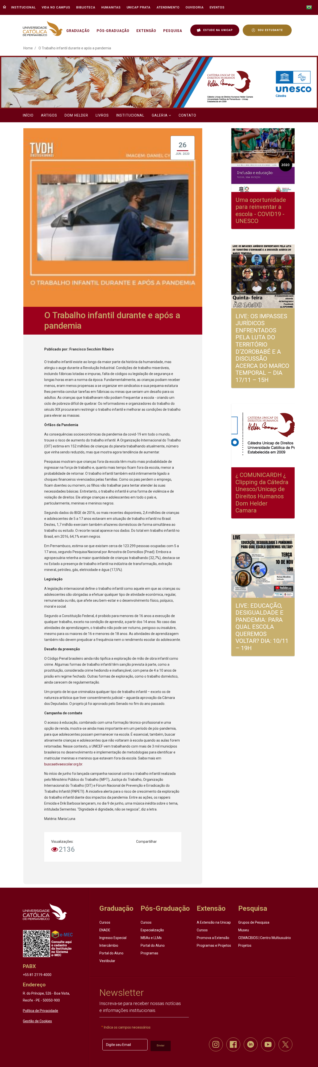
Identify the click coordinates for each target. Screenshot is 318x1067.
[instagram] (216, 1044)
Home (28, 48)
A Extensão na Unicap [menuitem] (214, 922)
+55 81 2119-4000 (37, 975)
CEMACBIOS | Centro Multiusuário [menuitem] (264, 938)
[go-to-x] (43, 28)
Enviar (160, 1045)
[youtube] (268, 1044)
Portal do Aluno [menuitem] (111, 953)
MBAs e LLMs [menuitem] (151, 938)
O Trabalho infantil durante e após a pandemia (75, 48)
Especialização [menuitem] (152, 930)
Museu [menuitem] (243, 930)
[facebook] (233, 1044)
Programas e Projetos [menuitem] (214, 945)
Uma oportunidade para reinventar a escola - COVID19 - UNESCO (261, 210)
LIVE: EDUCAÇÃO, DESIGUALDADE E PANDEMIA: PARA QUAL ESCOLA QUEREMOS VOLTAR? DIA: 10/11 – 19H (262, 627)
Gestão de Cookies (37, 1021)
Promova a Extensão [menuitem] (213, 938)
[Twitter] (143, 851)
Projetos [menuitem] (244, 945)
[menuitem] (24, 7)
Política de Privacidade (40, 1011)
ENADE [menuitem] (104, 930)
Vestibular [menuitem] (107, 961)
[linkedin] (251, 1044)
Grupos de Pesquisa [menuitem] (253, 922)
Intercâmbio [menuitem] (108, 945)
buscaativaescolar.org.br (63, 764)
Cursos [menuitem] (104, 922)
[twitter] (285, 1044)
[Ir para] (45, 911)
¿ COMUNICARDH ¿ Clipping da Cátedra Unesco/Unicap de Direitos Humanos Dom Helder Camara (262, 492)
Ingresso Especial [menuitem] (112, 938)
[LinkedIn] (170, 851)
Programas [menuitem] (149, 953)
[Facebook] (157, 851)
